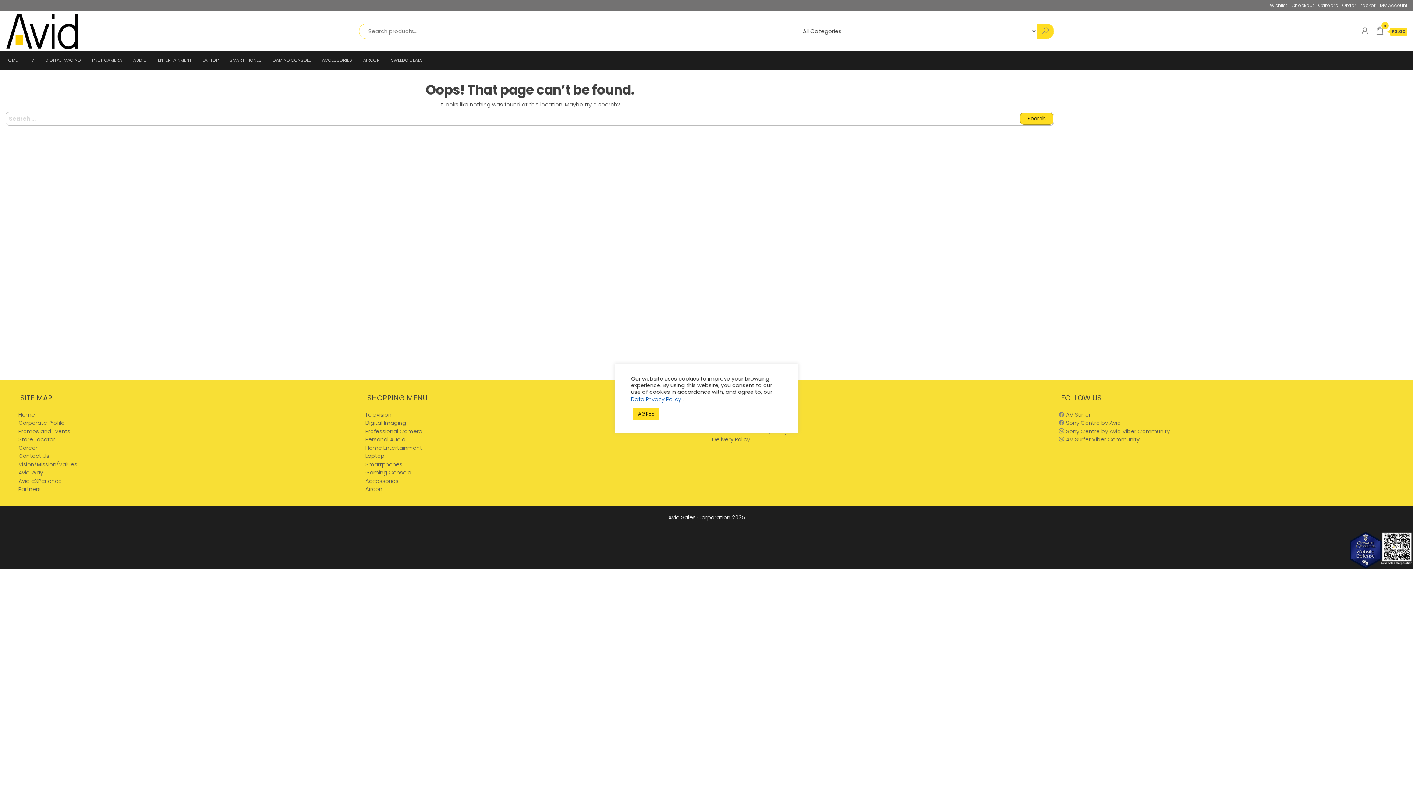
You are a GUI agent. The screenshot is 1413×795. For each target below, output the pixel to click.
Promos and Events (44, 431)
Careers (1328, 5)
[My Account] (1365, 31)
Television (378, 414)
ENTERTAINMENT (175, 60)
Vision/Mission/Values (47, 464)
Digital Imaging (385, 423)
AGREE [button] (646, 413)
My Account (1393, 5)
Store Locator (36, 439)
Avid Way (30, 472)
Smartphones (384, 464)
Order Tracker (1359, 5)
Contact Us (33, 456)
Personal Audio (385, 439)
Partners (29, 489)
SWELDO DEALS (407, 60)
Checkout (1302, 5)
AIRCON (371, 60)
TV (31, 60)
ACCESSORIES (337, 60)
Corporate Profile (41, 423)
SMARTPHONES (246, 60)
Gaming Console (388, 472)
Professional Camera (393, 431)
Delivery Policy (731, 439)
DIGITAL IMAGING (63, 60)
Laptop (375, 456)
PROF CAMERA (107, 60)
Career (28, 448)
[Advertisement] (1236, 320)
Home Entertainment (393, 448)
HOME (12, 60)
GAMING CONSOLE (292, 60)
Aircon (373, 489)
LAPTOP (211, 60)
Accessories (382, 481)
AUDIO (140, 60)
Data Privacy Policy (657, 399)
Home (26, 414)
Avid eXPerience (40, 481)
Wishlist (1278, 5)
